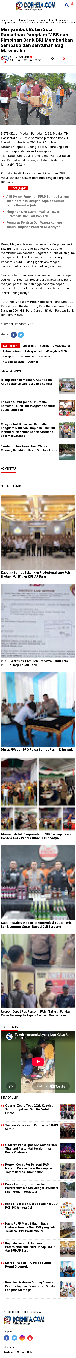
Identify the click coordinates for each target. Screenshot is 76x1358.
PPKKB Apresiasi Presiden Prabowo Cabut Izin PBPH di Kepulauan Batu (34, 663)
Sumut (72, 22)
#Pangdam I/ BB (56, 351)
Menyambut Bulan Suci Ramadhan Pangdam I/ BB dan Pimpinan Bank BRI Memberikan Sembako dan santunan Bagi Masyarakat (28, 430)
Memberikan (46, 20)
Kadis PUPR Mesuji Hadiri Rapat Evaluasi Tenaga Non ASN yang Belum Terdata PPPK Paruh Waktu (32, 1227)
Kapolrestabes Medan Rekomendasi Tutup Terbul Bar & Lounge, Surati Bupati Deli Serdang (37, 925)
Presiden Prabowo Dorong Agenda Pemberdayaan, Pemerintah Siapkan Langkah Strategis (31, 1286)
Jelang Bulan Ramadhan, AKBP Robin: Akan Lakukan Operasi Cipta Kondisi (26, 382)
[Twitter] (21, 335)
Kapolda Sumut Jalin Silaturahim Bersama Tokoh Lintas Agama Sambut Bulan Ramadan (28, 406)
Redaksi (9, 1352)
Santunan (33, 22)
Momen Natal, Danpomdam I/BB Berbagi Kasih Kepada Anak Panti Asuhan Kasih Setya (36, 836)
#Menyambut (33, 351)
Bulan (22, 20)
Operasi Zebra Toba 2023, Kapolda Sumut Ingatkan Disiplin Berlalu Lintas (29, 1109)
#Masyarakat (61, 346)
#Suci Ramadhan (13, 361)
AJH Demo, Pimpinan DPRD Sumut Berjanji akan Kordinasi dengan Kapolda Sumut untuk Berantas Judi (37, 200)
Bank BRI (13, 20)
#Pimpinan (9, 356)
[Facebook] (14, 335)
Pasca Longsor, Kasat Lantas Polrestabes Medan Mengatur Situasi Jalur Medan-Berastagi (31, 1188)
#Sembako (45, 356)
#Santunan (27, 356)
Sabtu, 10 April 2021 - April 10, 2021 (26, 60)
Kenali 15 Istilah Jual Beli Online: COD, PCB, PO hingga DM (31, 1205)
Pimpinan (21, 22)
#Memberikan (12, 351)
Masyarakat (32, 20)
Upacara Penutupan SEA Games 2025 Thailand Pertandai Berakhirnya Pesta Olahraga (31, 1148)
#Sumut (33, 361)
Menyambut (61, 20)
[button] (72, 2)
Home (4, 20)
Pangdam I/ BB (8, 22)
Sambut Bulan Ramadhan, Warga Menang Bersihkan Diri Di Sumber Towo (29, 448)
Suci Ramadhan (58, 22)
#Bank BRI (29, 346)
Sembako (44, 22)
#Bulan (44, 346)
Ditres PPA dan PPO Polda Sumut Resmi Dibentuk (37, 750)
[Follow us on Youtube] (30, 1338)
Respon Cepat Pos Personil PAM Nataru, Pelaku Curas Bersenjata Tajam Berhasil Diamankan (35, 1013)
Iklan (30, 1352)
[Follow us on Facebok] (7, 1338)
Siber (20, 1352)
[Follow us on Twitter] (14, 1338)
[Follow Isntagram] (22, 1338)
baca (57, 58)
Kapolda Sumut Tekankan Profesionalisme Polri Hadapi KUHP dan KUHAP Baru (36, 574)
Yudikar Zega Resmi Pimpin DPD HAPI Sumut (31, 1127)
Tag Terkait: (10, 346)
